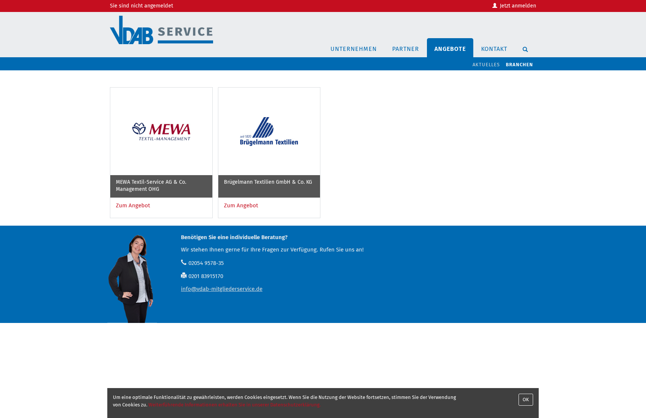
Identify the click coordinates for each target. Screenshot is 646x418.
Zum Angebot (133, 205)
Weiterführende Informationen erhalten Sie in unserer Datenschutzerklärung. (234, 405)
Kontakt (494, 48)
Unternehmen (353, 48)
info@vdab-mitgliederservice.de (221, 289)
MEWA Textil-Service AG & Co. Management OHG (151, 185)
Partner (405, 48)
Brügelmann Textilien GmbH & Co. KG (268, 182)
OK (526, 399)
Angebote (450, 48)
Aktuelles (486, 64)
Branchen (519, 64)
